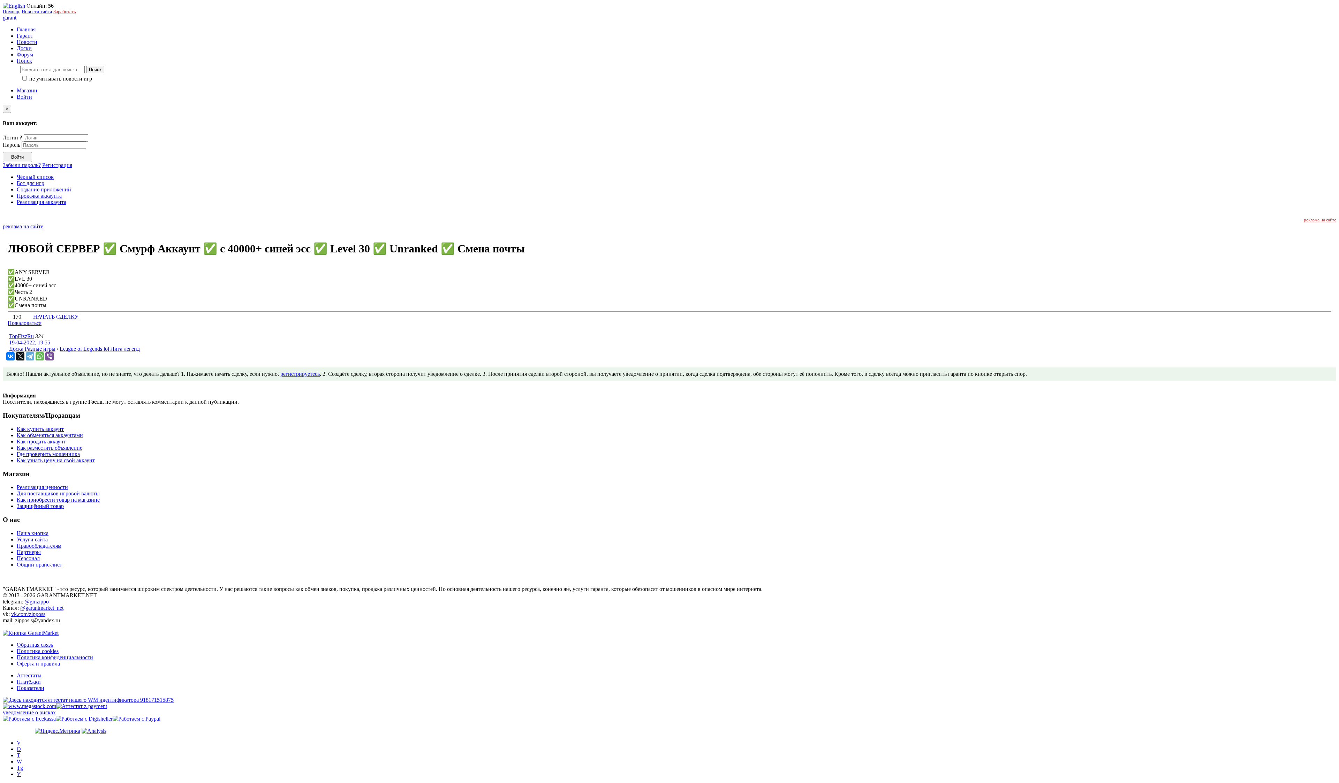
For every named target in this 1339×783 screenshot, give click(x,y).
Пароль (11, 145)
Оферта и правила (38, 664)
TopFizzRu (21, 336)
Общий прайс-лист (39, 565)
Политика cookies (38, 651)
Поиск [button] (24, 61)
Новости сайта (37, 11)
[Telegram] (30, 356)
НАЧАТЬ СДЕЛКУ (55, 317)
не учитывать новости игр (60, 79)
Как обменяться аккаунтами (50, 435)
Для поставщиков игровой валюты (58, 493)
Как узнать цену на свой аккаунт (56, 460)
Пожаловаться (24, 323)
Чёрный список (35, 177)
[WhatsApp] (40, 356)
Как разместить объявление (49, 448)
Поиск (95, 69)
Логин (12, 137)
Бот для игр (30, 183)
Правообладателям (39, 546)
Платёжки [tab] (29, 682)
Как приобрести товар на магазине (58, 500)
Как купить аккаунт (40, 429)
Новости (27, 42)
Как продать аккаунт (41, 441)
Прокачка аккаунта (39, 196)
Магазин (27, 90)
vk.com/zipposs (28, 614)
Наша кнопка (32, 533)
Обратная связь (35, 645)
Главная (26, 29)
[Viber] (49, 356)
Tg (20, 768)
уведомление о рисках (29, 712)
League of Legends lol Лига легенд (100, 349)
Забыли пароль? (22, 165)
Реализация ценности (42, 487)
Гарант (25, 36)
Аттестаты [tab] (29, 675)
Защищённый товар (40, 506)
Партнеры (29, 552)
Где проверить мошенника (48, 454)
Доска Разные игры (32, 349)
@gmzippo (36, 602)
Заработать (64, 11)
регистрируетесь (300, 374)
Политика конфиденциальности (55, 657)
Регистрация (57, 165)
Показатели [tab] (30, 688)
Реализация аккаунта (41, 202)
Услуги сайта (32, 539)
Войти (24, 97)
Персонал (28, 558)
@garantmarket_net (41, 608)
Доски (24, 48)
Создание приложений (44, 189)
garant (9, 18)
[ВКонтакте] (10, 356)
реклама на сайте (1320, 219)
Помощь (11, 11)
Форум (25, 55)
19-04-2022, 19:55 (29, 342)
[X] (20, 356)
